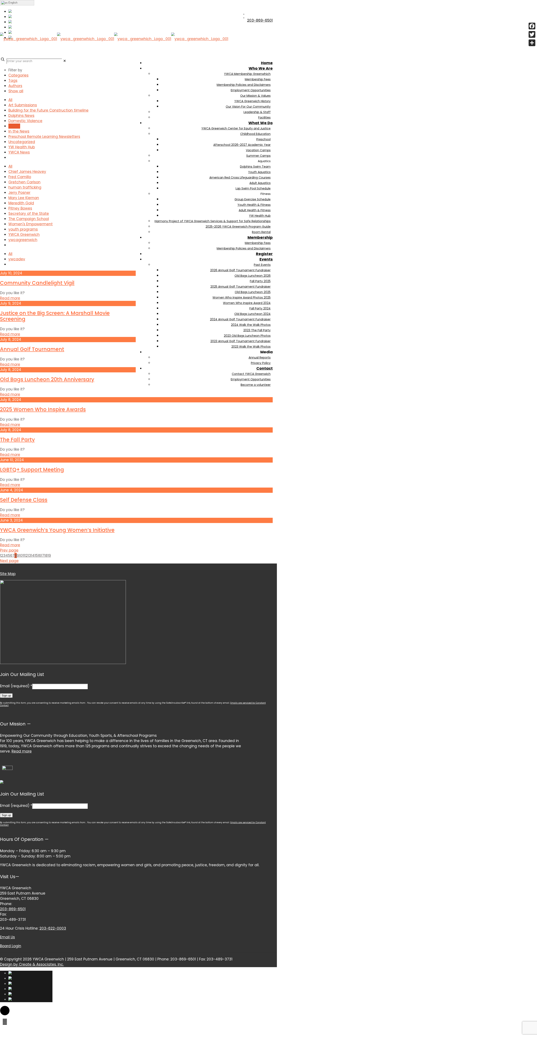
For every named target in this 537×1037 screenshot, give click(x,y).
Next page (9, 560)
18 (46, 555)
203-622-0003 (52, 928)
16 (39, 555)
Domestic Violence (25, 120)
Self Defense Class (23, 499)
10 (20, 555)
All (10, 99)
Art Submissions (22, 105)
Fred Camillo (19, 176)
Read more (10, 298)
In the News (18, 131)
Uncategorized (21, 141)
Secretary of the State (28, 213)
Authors (15, 85)
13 (29, 555)
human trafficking (24, 187)
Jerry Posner (19, 192)
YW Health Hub (21, 147)
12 (26, 555)
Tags (12, 80)
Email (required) (16, 686)
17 (42, 555)
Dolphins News (21, 115)
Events (14, 126)
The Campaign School (28, 218)
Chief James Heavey (27, 171)
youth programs (23, 229)
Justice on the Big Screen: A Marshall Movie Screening (55, 316)
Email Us (7, 937)
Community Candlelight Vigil (37, 282)
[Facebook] (532, 26)
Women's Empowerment (30, 224)
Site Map (8, 573)
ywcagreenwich (22, 239)
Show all (15, 91)
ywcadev (16, 259)
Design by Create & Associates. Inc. (32, 964)
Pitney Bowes (20, 208)
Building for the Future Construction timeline (48, 110)
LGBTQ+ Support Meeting (32, 469)
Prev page (9, 550)
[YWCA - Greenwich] (114, 50)
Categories (18, 75)
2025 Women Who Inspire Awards (43, 409)
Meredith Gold (21, 203)
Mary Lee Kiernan (23, 197)
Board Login (10, 945)
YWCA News (19, 152)
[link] (64, 60)
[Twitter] (532, 34)
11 (23, 555)
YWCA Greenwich (24, 234)
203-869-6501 (13, 909)
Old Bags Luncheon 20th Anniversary (47, 379)
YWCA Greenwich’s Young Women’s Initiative (57, 530)
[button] (5, 1010)
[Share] (532, 43)
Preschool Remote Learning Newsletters (44, 136)
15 (36, 555)
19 (49, 555)
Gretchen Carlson (24, 182)
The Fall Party (17, 439)
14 (33, 555)
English (12, 2)
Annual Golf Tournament (32, 349)
